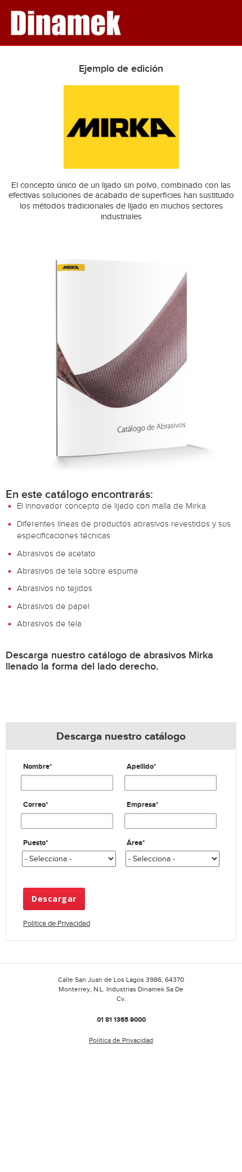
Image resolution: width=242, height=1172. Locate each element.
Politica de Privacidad (56, 923)
